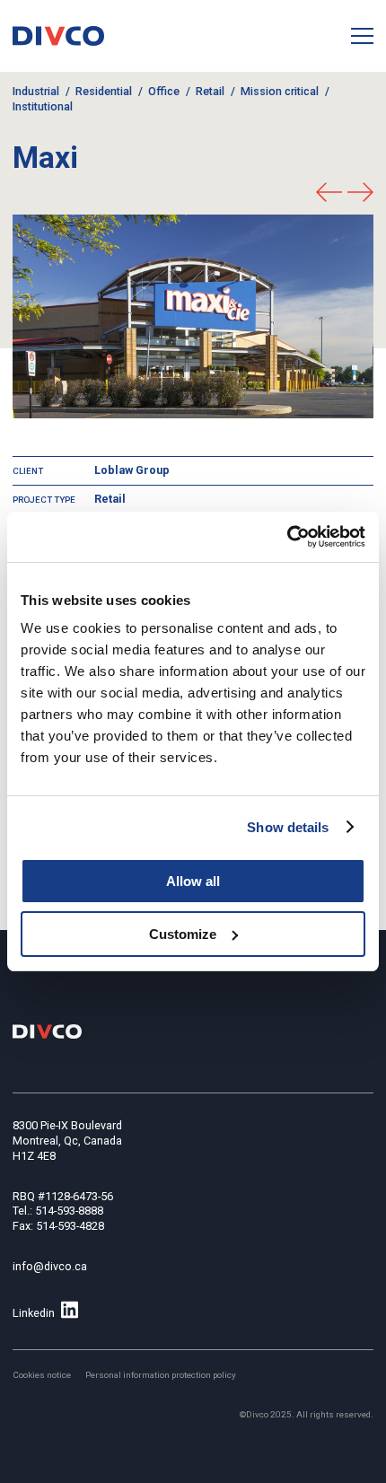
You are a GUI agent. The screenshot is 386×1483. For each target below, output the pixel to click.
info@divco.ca (50, 1266)
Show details (288, 827)
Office (164, 91)
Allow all (193, 881)
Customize (182, 934)
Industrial (36, 91)
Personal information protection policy (160, 1375)
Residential (103, 91)
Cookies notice (42, 1375)
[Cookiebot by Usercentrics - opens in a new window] (286, 536)
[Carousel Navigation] (345, 194)
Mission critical (280, 91)
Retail (210, 91)
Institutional (43, 106)
